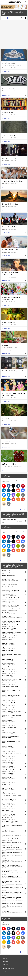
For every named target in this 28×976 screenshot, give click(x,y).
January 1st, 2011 (10, 849)
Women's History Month (8, 818)
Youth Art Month (6, 830)
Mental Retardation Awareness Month (11, 679)
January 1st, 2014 (10, 912)
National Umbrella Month (8, 781)
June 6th (13, 90)
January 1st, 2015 (10, 872)
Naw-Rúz (5, 345)
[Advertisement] (14, 34)
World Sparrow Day (8, 441)
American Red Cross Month (9, 628)
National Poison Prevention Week (10, 605)
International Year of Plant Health (10, 839)
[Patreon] (18, 490)
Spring (14, 595)
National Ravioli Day (8, 322)
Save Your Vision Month (8, 806)
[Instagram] (9, 490)
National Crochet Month (8, 724)
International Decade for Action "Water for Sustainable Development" (11, 898)
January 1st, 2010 (10, 906)
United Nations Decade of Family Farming (12, 887)
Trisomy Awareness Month (8, 814)
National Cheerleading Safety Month (11, 707)
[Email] (4, 504)
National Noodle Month (7, 758)
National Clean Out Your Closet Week (11, 597)
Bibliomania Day (7, 112)
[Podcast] (13, 495)
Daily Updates (6, 476)
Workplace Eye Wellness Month (10, 821)
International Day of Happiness (12, 181)
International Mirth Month (8, 663)
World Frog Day (7, 418)
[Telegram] (9, 495)
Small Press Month (6, 810)
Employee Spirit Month (7, 650)
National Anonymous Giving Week (10, 590)
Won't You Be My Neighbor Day (12, 371)
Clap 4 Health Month (7, 639)
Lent (3, 834)
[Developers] (9, 504)
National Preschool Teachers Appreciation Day (12, 298)
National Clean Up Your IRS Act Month (11, 711)
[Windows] (9, 499)
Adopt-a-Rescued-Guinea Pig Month (11, 621)
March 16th (13, 613)
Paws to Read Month (7, 788)
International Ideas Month (8, 659)
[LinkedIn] (4, 490)
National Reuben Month (8, 773)
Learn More (6, 71)
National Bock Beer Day (10, 204)
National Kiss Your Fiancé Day (12, 250)
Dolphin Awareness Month (8, 647)
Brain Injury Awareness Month (9, 636)
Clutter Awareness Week (8, 579)
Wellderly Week (6, 570)
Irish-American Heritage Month (9, 672)
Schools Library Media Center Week (11, 609)
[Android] (18, 495)
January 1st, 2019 (10, 877)
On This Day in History (9, 464)
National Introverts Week (8, 601)
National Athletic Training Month (10, 686)
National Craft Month (7, 720)
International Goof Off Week (9, 583)
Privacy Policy (6, 970)
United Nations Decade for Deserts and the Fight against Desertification (12, 904)
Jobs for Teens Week (7, 586)
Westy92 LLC (13, 968)
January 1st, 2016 (10, 866)
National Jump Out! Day (10, 227)
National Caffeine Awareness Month (11, 695)
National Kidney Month (7, 750)
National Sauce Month (7, 777)
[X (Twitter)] (13, 486)
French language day (9, 135)
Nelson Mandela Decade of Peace (10, 876)
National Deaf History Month (9, 727)
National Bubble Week (7, 594)
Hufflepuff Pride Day (9, 158)
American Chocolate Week (8, 575)
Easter (3, 836)
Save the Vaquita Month (8, 803)
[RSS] (18, 499)
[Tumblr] (18, 486)
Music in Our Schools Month (9, 683)
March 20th (13, 67)
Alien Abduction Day (9, 63)
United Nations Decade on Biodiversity (12, 892)
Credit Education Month (8, 643)
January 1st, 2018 (10, 861)
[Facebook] (9, 486)
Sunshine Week (6, 612)
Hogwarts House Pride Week (9, 519)
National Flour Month (7, 746)
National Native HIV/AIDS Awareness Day (10, 274)
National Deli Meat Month (8, 732)
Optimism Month (6, 784)
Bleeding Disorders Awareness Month (11, 632)
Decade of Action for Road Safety (10, 847)
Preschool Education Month (9, 799)
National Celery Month (7, 699)
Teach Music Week (6, 616)
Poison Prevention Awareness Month (11, 795)
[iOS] (23, 495)
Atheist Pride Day (8, 88)
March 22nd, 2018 (10, 900)
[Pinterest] (23, 486)
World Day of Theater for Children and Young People (13, 394)
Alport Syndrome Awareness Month (11, 625)
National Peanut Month (7, 766)
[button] (2, 2)
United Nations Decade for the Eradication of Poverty (9, 859)
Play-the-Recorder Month (8, 792)
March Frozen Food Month (8, 675)
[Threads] (13, 490)
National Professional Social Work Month (12, 770)
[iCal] (23, 499)
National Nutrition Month (8, 762)
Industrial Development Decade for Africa (12, 865)
